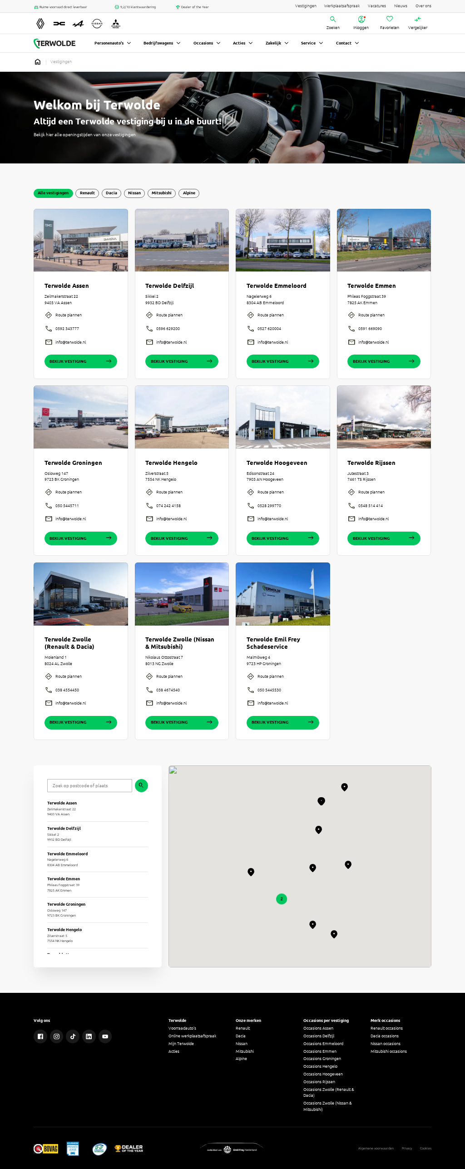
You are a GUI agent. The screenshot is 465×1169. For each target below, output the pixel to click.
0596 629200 (168, 328)
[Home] (54, 43)
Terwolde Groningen (73, 462)
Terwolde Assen (67, 285)
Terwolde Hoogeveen (277, 462)
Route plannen (68, 315)
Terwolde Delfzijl (169, 285)
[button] (281, 898)
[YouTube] (105, 1036)
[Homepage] (38, 62)
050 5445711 (67, 505)
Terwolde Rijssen (371, 462)
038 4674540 (168, 690)
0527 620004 (269, 328)
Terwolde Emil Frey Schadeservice (273, 643)
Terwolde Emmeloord (277, 285)
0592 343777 (67, 328)
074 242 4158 (168, 505)
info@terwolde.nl (70, 342)
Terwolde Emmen (371, 285)
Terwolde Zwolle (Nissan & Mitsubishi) (179, 643)
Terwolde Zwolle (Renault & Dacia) (69, 643)
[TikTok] (72, 1036)
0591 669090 (370, 328)
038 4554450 (67, 690)
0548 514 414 (370, 505)
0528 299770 (269, 505)
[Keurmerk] (46, 1148)
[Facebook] (40, 1036)
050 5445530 (269, 690)
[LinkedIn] (89, 1036)
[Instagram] (57, 1036)
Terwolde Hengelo (171, 462)
